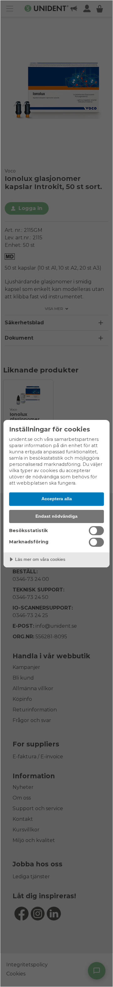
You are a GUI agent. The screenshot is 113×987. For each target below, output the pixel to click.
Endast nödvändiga (56, 516)
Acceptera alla (56, 498)
